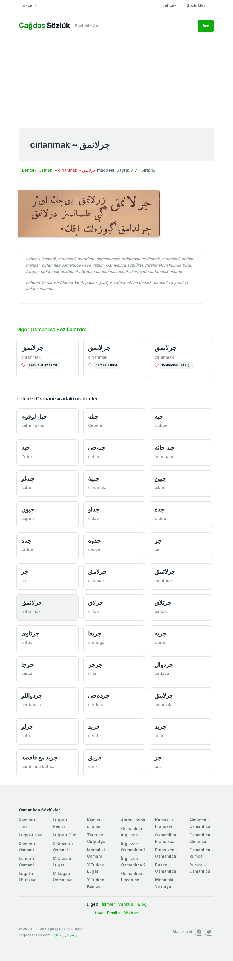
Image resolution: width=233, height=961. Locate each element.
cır (23, 580)
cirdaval (162, 673)
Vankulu (126, 904)
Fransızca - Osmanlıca (166, 853)
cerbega (96, 642)
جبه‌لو (28, 478)
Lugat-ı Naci (31, 834)
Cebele (95, 425)
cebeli (27, 487)
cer (158, 549)
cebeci (94, 456)
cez (158, 766)
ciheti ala (97, 487)
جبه (159, 416)
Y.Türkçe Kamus (95, 882)
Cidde (160, 518)
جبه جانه (165, 447)
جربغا (94, 633)
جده (160, 509)
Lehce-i (170, 5)
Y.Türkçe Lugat (95, 868)
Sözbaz (130, 912)
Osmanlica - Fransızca (167, 838)
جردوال (164, 664)
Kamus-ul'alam (94, 822)
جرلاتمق (165, 571)
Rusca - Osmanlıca (165, 868)
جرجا (27, 664)
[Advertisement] (116, 79)
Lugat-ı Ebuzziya (28, 876)
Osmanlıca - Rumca (201, 853)
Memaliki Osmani (96, 853)
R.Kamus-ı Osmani (63, 846)
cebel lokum (33, 425)
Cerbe (161, 642)
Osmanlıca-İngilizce (132, 831)
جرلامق (97, 571)
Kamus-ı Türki (106, 365)
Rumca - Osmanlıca (199, 868)
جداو (93, 509)
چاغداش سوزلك (65, 935)
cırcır (93, 673)
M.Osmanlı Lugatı (63, 861)
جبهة (93, 478)
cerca (26, 673)
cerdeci (95, 704)
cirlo (25, 735)
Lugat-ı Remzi (60, 822)
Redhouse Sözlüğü (177, 365)
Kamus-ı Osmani (27, 846)
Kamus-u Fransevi (43, 365)
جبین (160, 478)
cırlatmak (164, 580)
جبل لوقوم (34, 416)
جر (158, 540)
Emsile (113, 912)
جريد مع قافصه (39, 757)
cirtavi (27, 642)
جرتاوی (30, 633)
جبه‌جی (96, 447)
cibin (159, 487)
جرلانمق (32, 348)
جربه (161, 633)
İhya (99, 912)
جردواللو (31, 695)
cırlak (93, 611)
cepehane (165, 456)
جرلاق (95, 602)
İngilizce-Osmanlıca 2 (133, 861)
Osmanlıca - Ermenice (133, 876)
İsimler (108, 904)
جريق (95, 757)
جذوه (94, 540)
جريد (94, 726)
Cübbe (161, 425)
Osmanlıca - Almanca (201, 838)
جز (158, 757)
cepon (27, 518)
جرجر (95, 664)
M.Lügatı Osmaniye (63, 876)
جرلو (27, 726)
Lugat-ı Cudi (65, 834)
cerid (93, 735)
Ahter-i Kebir (133, 819)
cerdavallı (31, 704)
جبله (93, 416)
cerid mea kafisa (38, 766)
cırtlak (161, 611)
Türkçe (25, 5)
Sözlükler (196, 5)
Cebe (26, 456)
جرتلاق (163, 602)
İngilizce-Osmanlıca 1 (133, 846)
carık (93, 766)
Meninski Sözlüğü (164, 882)
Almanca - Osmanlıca (199, 822)
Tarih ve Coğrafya (96, 838)
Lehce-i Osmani (38, 170)
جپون (27, 509)
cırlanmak (31, 357)
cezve (94, 549)
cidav (93, 518)
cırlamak (96, 580)
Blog (142, 904)
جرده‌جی (99, 695)
